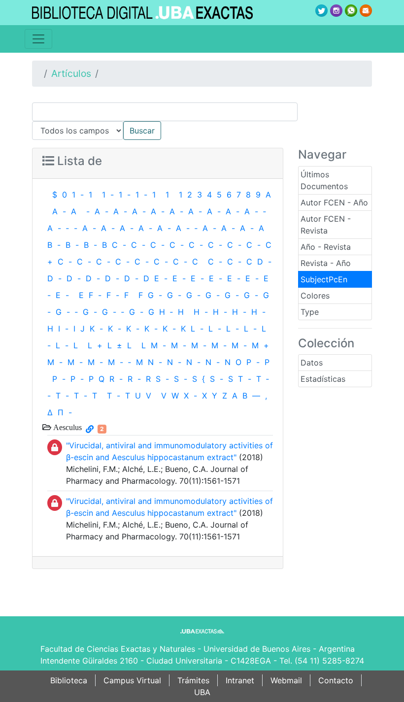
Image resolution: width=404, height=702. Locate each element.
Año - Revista (326, 247)
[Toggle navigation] (38, 39)
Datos (312, 363)
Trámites (193, 680)
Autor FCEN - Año (334, 202)
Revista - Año (326, 263)
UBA (202, 692)
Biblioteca (68, 680)
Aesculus (66, 427)
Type (310, 312)
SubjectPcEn (324, 279)
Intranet (240, 680)
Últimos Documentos (324, 180)
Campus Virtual (132, 680)
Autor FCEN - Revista (326, 224)
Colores (315, 296)
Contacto (335, 680)
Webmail (286, 680)
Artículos (71, 73)
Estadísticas (323, 379)
